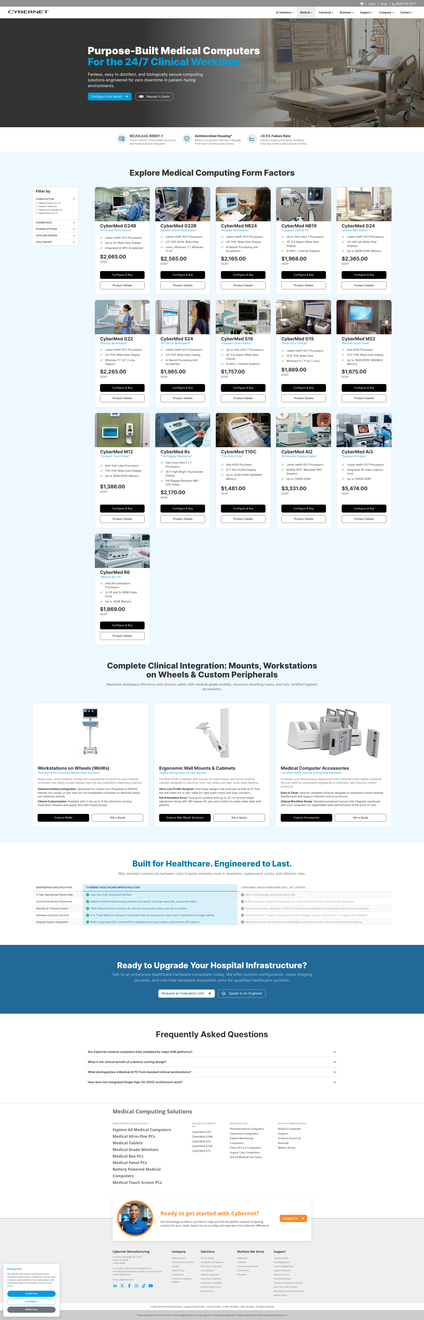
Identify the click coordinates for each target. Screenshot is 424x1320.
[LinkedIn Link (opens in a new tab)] (115, 1286)
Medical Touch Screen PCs (137, 1182)
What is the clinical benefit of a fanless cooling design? (127, 1062)
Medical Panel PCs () (49, 203)
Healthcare (242, 1257)
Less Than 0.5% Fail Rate (285, 1286)
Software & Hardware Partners (288, 1282)
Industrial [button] (325, 12)
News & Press (178, 1270)
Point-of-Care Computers (245, 1147)
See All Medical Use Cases (246, 1157)
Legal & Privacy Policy (194, 1306)
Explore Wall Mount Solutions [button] (185, 817)
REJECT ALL (31, 1309)
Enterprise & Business (247, 1266)
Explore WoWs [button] (63, 817)
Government (243, 1270)
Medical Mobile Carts (211, 1286)
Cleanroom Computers (244, 1133)
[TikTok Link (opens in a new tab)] (143, 1286)
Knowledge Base (282, 1262)
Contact (175, 1266)
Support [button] (365, 12)
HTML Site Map (230, 1306)
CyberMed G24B (202, 1136)
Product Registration (284, 1266)
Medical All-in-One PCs (134, 1136)
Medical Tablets (128, 1143)
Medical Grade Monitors (135, 1149)
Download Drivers (282, 1278)
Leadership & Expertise (183, 1262)
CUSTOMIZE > (31, 1301)
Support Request (282, 1270)
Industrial (241, 1262)
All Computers (207, 1257)
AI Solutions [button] (284, 12)
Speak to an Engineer (245, 993)
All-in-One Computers (211, 1266)
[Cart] (362, 4)
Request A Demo (158, 96)
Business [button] (346, 12)
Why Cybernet (178, 1257)
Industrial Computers (211, 1278)
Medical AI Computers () (50, 210)
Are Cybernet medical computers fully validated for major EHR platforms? (140, 1052)
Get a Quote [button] (117, 817)
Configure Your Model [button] (106, 96)
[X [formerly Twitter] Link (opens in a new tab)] (122, 1286)
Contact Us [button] (290, 1218)
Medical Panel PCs (130, 1162)
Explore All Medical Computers (142, 1129)
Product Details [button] (122, 285)
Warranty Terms (281, 1274)
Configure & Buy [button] (122, 274)
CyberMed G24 (201, 1132)
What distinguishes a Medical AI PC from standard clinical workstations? (139, 1072)
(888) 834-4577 (127, 1279)
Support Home (281, 1257)
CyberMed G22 (201, 1141)
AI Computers (207, 1270)
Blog (384, 4)
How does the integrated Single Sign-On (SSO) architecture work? (135, 1082)
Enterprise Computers (211, 1282)
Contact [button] (405, 12)
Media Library (286, 1147)
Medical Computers (210, 1274)
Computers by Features (212, 1262)
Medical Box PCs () (48, 213)
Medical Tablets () (48, 206)
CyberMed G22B (202, 1146)
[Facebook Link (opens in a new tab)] (129, 1286)
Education (242, 1274)
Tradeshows (178, 1274)
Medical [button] (305, 12)
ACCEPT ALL (31, 1294)
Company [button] (385, 12)
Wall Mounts (207, 1291)
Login (372, 4)
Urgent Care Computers (245, 1152)
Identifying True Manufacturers (289, 1291)
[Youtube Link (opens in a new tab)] (150, 1286)
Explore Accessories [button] (306, 817)
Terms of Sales (214, 1306)
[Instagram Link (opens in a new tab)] (136, 1286)
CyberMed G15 (201, 1151)
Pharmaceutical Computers (247, 1129)
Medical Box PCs (128, 1156)
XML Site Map (247, 1306)
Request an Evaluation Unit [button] (183, 993)
